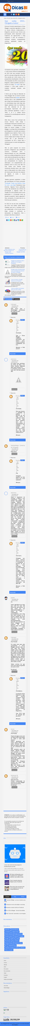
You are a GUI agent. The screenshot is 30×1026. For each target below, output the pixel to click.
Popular (7, 896)
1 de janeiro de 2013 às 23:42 (17, 402)
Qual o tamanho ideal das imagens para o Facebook (16, 881)
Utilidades (22, 947)
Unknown (13, 304)
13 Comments (8, 299)
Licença (5, 962)
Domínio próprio (8, 936)
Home (5, 18)
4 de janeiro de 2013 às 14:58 (14, 777)
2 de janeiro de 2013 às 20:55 (14, 731)
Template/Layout (12, 945)
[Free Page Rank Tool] (6, 1010)
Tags (15, 896)
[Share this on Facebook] (7, 220)
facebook (11, 14)
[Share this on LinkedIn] (18, 220)
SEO (6, 945)
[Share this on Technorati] (22, 220)
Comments (16, 299)
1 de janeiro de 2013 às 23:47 (17, 549)
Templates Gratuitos (9, 947)
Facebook (16, 936)
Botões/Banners (14, 929)
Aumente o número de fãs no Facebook (15, 907)
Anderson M (14, 775)
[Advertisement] (15, 234)
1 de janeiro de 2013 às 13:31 (14, 306)
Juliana (13, 598)
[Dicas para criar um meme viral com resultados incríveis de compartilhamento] (7, 888)
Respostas (13, 317)
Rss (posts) (6, 968)
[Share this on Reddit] (20, 220)
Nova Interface (15, 940)
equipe (18, 97)
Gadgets (22, 936)
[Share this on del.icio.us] (16, 220)
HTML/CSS (12, 938)
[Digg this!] (14, 220)
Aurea (12, 729)
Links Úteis (6, 985)
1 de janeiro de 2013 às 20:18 (14, 495)
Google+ (16, 14)
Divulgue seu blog (18, 934)
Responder (14, 313)
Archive (22, 896)
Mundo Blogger (6, 987)
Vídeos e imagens (9, 950)
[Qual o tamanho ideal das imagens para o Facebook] (7, 882)
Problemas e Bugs (18, 943)
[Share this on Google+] (11, 220)
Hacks (17, 938)
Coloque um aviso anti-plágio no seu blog (15, 904)
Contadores (7, 931)
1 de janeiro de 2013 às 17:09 (14, 449)
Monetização (8, 940)
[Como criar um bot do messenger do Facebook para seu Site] (15, 853)
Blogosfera (7, 929)
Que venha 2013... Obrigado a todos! (15, 22)
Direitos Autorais (9, 934)
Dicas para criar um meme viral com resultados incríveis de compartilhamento (17, 888)
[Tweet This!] (9, 220)
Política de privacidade (8, 979)
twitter (14, 14)
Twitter (17, 947)
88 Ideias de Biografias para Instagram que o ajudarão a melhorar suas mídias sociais (16, 876)
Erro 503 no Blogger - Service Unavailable (15, 910)
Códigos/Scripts (15, 931)
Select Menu (5, 14)
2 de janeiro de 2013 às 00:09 (14, 639)
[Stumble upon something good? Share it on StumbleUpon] (12, 220)
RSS (19, 14)
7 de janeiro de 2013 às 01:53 (17, 684)
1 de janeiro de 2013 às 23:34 (14, 600)
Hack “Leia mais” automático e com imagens (16, 913)
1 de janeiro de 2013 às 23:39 (17, 326)
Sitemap (5, 964)
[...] (24, 267)
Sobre (5, 966)
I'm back (17, 84)
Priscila (8, 18)
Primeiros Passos (9, 943)
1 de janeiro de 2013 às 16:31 (14, 361)
